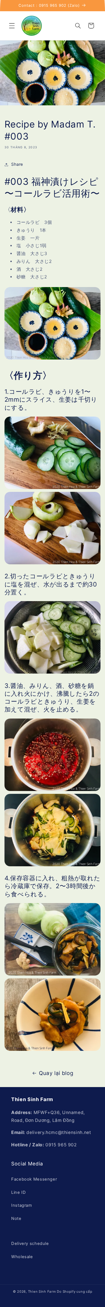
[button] (11, 25)
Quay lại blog (56, 1073)
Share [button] (17, 164)
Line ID (18, 1192)
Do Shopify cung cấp (74, 1292)
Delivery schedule (30, 1243)
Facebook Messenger (34, 1179)
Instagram (21, 1205)
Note (16, 1218)
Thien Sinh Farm (42, 1292)
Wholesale (22, 1256)
